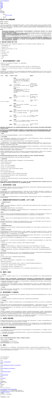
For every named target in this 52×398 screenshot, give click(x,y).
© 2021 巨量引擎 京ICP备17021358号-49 (6, 391)
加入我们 (1, 389)
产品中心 (1, 2)
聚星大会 (9, 371)
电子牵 (16, 365)
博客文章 (4, 371)
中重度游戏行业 (6, 368)
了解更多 (1, 7)
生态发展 (1, 5)
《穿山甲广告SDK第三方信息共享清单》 (26, 222)
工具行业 (10, 368)
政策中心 (12, 389)
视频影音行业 (13, 368)
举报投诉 (4, 378)
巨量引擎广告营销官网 (3, 365)
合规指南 (10, 389)
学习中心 (1, 4)
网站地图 (15, 389)
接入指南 (1, 378)
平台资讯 (1, 371)
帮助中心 (1, 6)
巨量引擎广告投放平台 (10, 365)
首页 (1, 12)
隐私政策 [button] (4, 14)
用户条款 (7, 389)
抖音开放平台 (19, 365)
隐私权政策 (4, 389)
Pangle (14, 365)
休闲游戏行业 (2, 368)
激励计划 (7, 371)
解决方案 (1, 3)
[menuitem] (7, 15)
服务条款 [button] (4, 17)
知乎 (1, 383)
